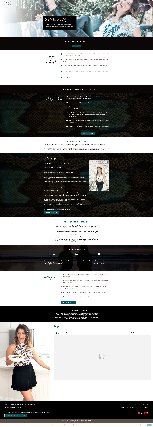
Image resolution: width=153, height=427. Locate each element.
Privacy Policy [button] (143, 424)
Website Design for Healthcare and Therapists (83, 420)
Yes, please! (76, 46)
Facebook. (146, 409)
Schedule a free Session (51, 212)
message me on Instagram (136, 409)
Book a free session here (123, 409)
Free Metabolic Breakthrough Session (15, 415)
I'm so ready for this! (87, 133)
